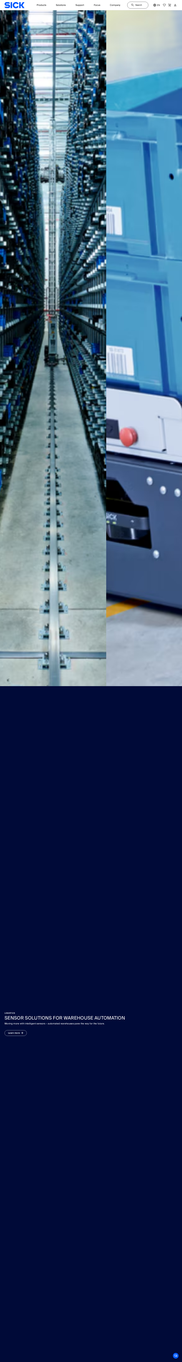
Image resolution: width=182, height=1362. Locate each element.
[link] (14, 5)
